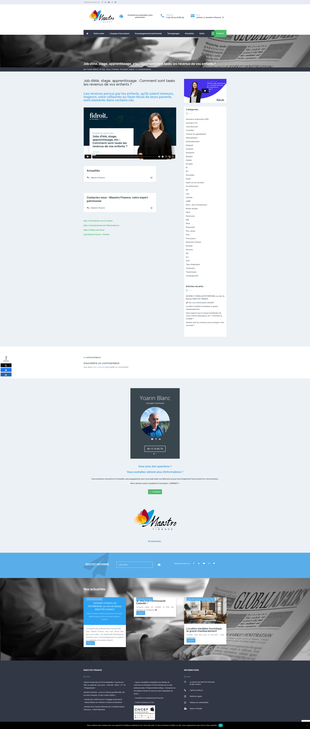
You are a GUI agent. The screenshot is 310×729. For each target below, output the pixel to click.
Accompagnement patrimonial (148, 33)
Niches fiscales (192, 209)
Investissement (192, 186)
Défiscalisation (192, 138)
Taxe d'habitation (193, 264)
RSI (187, 253)
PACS (188, 212)
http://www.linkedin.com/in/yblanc (98, 221)
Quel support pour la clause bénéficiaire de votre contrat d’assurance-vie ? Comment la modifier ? (204, 316)
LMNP (188, 201)
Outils (201, 33)
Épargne (189, 156)
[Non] (307, 725)
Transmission (191, 272)
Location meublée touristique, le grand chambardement (204, 629)
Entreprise (190, 153)
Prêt (187, 235)
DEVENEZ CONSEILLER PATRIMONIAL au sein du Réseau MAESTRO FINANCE (105, 606)
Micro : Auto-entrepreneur (196, 205)
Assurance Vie (191, 123)
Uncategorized (192, 276)
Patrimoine (190, 216)
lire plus (90, 643)
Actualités (189, 33)
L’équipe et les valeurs (119, 33)
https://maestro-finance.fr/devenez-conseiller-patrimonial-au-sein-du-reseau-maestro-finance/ (105, 616)
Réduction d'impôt (193, 242)
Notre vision (99, 33)
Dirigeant (189, 145)
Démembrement (193, 142)
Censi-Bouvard (192, 127)
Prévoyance (191, 238)
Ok (221, 725)
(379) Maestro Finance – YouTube (96, 234)
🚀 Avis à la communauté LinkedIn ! (200, 303)
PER (187, 220)
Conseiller (190, 130)
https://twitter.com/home (94, 230)
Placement (190, 227)
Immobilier (190, 175)
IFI (187, 168)
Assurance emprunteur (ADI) (197, 119)
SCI (187, 257)
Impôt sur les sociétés (195, 183)
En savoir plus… (155, 541)
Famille (115, 69)
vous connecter (99, 367)
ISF (187, 190)
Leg (187, 194)
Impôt (131, 69)
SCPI (188, 261)
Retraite (189, 246)
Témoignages (173, 33)
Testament (190, 268)
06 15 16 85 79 (155, 448)
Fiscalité (124, 69)
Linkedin (189, 197)
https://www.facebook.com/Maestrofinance (101, 225)
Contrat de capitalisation (196, 134)
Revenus (189, 250)
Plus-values (190, 231)
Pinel (188, 223)
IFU (187, 171)
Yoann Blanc (92, 69)
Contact (156, 491)
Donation (189, 149)
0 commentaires (143, 69)
